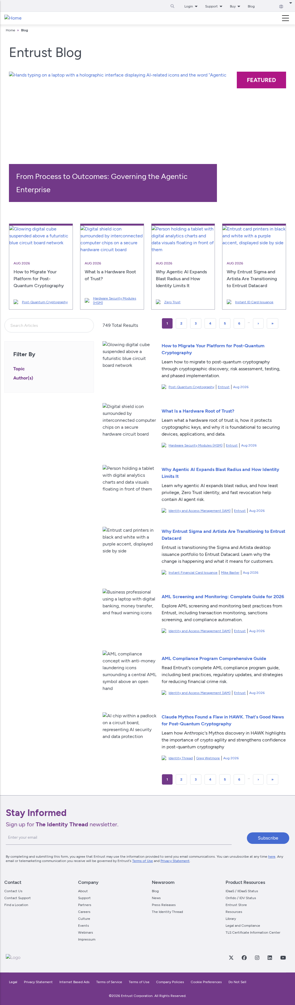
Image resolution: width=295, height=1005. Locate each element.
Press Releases (164, 905)
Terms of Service (109, 982)
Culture (84, 919)
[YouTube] (283, 957)
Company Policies (170, 982)
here (271, 857)
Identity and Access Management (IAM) (199, 511)
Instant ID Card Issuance (254, 302)
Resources (234, 912)
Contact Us (13, 891)
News (156, 898)
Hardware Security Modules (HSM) (114, 300)
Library (231, 919)
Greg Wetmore (208, 758)
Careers (84, 912)
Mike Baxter (230, 573)
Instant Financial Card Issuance (193, 573)
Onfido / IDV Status (241, 898)
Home (10, 30)
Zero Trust (172, 302)
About (83, 891)
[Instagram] (257, 957)
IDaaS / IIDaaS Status (242, 891)
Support (84, 898)
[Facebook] (244, 957)
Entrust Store (236, 905)
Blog (251, 6)
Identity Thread (181, 758)
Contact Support (17, 898)
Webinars (85, 932)
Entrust (224, 387)
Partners (84, 905)
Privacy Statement (175, 861)
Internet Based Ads (74, 982)
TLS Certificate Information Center (253, 932)
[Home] (13, 18)
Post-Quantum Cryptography (45, 302)
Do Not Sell (237, 982)
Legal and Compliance (243, 926)
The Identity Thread (167, 912)
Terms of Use (142, 861)
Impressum (86, 939)
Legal (13, 982)
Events (83, 926)
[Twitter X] (231, 957)
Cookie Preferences (206, 982)
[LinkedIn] (269, 957)
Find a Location (16, 905)
